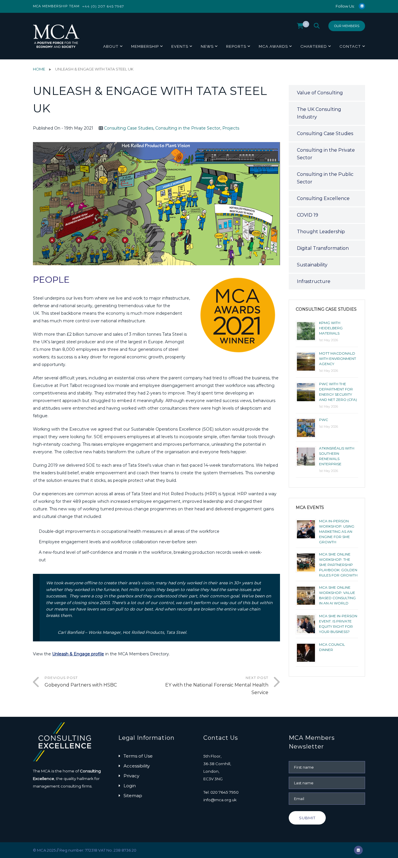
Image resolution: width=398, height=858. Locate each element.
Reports (236, 46)
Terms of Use (138, 756)
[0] (300, 27)
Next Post (216, 685)
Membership (145, 46)
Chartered (313, 46)
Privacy (131, 776)
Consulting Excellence (323, 198)
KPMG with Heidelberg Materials (331, 328)
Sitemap (133, 795)
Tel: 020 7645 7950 (221, 792)
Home (39, 69)
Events (179, 46)
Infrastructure (313, 281)
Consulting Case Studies (128, 128)
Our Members (346, 26)
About (111, 46)
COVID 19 (307, 215)
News (207, 46)
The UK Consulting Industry (319, 113)
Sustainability (312, 265)
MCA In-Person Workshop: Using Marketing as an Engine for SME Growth (336, 531)
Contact (350, 46)
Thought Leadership (321, 231)
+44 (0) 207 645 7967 (103, 6)
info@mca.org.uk (220, 799)
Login (130, 785)
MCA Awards (273, 46)
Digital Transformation (323, 248)
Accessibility (137, 766)
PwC (323, 419)
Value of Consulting (320, 92)
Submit (307, 817)
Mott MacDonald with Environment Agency (337, 358)
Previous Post (81, 681)
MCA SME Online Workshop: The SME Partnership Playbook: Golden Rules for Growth (338, 564)
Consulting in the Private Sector (187, 128)
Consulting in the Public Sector (325, 178)
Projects (230, 128)
